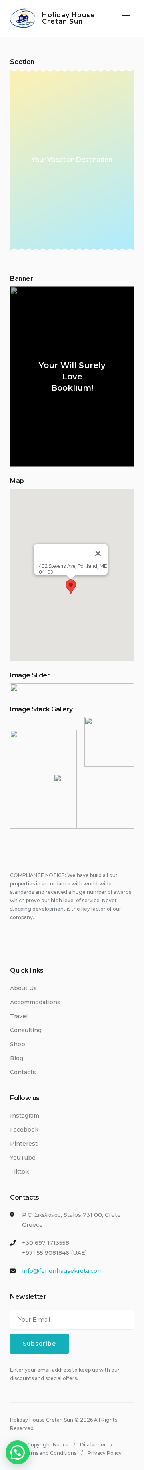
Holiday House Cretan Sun (68, 18)
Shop (17, 1044)
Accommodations (35, 1002)
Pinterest (24, 1143)
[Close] (98, 553)
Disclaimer (93, 1445)
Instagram (24, 1115)
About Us (23, 988)
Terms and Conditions (49, 1453)
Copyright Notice (48, 1445)
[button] (70, 586)
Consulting (26, 1030)
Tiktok (19, 1171)
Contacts (23, 1072)
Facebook (24, 1129)
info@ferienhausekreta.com (62, 1270)
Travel (19, 1016)
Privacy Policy (105, 1453)
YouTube (23, 1157)
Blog (16, 1058)
